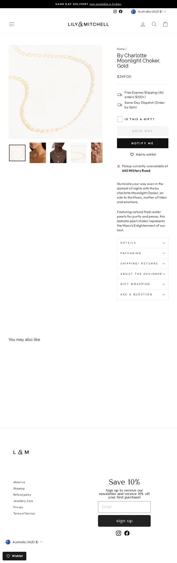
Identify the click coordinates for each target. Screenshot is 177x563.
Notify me (142, 143)
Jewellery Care (23, 501)
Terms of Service (24, 513)
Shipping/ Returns (139, 263)
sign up (124, 520)
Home (121, 49)
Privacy (18, 507)
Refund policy (22, 494)
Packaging (130, 253)
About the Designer (141, 273)
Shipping (18, 488)
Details (128, 242)
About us (19, 482)
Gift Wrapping (135, 284)
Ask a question (136, 294)
